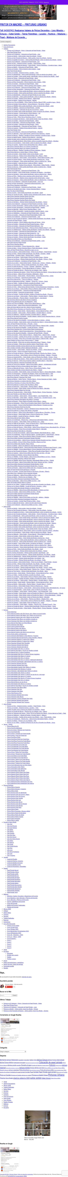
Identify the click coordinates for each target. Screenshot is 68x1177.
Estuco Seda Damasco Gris (14, 693)
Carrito (5, 961)
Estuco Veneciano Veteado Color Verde (17, 665)
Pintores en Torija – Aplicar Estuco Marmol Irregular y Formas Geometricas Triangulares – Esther (33, 287)
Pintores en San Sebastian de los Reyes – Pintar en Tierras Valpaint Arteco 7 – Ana (29, 228)
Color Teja (9, 854)
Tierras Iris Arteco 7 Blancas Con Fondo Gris (19, 730)
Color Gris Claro (11, 835)
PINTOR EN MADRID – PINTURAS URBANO (23, 24)
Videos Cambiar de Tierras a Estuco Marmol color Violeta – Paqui (24, 366)
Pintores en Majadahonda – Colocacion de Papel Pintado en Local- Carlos (26, 95)
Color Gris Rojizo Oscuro (13, 839)
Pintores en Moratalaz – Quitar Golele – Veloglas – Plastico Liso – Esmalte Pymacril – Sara (31, 398)
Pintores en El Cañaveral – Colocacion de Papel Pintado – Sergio (24, 187)
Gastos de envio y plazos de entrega (13, 964)
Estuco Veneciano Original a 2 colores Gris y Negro (20, 641)
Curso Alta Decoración (9, 924)
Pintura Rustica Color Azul (14, 800)
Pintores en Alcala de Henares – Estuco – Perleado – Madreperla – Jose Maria (28, 266)
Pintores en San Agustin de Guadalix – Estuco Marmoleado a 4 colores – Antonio (28, 320)
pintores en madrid (26, 1075)
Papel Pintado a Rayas (13, 872)
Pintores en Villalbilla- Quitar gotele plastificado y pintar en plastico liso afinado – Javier (30, 106)
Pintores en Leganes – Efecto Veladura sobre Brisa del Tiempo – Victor (26, 222)
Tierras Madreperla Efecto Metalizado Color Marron (20, 783)
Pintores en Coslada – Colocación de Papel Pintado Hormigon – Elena (25, 224)
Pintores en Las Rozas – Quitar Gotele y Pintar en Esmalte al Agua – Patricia (27, 257)
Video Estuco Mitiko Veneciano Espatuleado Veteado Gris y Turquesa (25, 466)
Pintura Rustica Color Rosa (14, 807)
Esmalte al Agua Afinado (10, 822)
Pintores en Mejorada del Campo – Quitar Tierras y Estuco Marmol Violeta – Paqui (28, 368)
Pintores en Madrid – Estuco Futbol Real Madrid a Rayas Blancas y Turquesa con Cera (30, 405)
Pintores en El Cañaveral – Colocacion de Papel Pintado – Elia (23, 170)
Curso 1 (9, 940)
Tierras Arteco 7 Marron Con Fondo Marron (18, 759)
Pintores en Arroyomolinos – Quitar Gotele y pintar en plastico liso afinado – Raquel (29, 143)
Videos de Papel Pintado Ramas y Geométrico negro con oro (23, 250)
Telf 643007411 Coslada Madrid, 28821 (17, 1176)
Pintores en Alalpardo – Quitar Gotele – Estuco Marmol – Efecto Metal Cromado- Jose (30, 534)
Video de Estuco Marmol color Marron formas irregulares (22, 300)
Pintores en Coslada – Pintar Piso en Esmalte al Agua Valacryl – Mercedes (27, 429)
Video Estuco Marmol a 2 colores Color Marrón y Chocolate (22, 410)
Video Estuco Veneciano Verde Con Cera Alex (18, 407)
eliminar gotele (11, 1065)
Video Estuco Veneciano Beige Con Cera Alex (18, 390)
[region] (34, 1125)
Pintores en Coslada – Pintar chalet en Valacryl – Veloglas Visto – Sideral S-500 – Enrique (31, 335)
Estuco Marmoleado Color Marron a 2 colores (19, 676)
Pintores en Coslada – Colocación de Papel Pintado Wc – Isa (23, 233)
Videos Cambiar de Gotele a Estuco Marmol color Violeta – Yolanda (24, 370)
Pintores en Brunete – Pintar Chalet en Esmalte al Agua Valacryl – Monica (26, 401)
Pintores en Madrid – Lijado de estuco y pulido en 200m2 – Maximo (25, 163)
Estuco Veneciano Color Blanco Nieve (16, 687)
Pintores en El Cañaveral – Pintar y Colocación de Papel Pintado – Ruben (26, 50)
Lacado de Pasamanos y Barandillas (16, 866)
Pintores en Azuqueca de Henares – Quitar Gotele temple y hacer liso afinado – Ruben (29, 119)
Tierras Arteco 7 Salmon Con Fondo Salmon (18, 763)
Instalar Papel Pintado (40, 1072)
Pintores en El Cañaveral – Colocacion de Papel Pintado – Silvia (23, 87)
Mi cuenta (6, 951)
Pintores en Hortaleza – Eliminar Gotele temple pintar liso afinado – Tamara (27, 202)
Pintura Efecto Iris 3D (13, 726)
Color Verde (10, 844)
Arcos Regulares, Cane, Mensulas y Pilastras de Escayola (22, 898)
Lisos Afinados (7, 704)
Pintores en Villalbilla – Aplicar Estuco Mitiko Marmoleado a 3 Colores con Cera (28, 490)
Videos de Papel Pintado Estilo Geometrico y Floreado (21, 470)
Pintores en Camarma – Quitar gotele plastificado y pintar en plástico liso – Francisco (30, 180)
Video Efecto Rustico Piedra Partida (16, 242)
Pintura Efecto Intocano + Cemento (16, 789)
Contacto (6, 914)
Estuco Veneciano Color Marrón (15, 697)
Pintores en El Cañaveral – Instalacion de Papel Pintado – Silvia (23, 261)
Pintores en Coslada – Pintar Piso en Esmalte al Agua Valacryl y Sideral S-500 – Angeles (30, 326)
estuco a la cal (59, 1065)
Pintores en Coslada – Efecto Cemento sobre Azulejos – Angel (23, 69)
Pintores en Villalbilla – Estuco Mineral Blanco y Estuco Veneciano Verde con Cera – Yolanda (31, 449)
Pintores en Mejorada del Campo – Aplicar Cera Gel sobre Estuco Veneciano (27, 503)
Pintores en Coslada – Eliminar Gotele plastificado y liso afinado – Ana (25, 235)
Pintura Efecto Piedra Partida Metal (16, 813)
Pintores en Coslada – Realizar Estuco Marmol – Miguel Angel (23, 98)
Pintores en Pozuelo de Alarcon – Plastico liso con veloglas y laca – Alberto (27, 270)
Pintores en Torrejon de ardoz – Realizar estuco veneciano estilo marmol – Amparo (29, 194)
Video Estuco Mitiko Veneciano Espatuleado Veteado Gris (22, 499)
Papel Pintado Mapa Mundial (14, 887)
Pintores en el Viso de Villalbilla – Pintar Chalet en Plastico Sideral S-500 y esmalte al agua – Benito (33, 102)
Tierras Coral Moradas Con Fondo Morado (18, 748)
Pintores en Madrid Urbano (40, 1075)
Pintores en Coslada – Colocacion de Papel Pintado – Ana (22, 115)
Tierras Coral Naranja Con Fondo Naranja (17, 750)
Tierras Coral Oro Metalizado (14, 728)
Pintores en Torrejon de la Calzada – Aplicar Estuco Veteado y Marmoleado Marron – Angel (31, 433)
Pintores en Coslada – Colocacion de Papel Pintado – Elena (22, 84)
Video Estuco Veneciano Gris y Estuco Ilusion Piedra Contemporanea (25, 329)
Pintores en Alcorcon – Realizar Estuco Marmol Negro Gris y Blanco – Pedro (27, 156)
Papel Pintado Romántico (13, 879)
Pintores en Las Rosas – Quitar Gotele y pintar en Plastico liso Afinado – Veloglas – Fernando (32, 355)
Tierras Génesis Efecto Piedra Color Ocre (18, 774)
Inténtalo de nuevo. (27, 977)
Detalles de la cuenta (12, 955)
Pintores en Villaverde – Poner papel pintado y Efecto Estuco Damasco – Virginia (28, 134)
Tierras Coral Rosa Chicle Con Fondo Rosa (18, 739)
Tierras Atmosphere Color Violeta (15, 767)
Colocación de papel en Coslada (32, 1062)
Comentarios (7, 922)
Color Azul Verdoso (12, 828)
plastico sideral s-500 (21, 1078)
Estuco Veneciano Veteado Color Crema (17, 695)
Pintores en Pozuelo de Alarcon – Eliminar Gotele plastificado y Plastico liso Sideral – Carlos (31, 353)
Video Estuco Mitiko (55, 1078)
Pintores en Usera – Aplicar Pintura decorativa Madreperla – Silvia (24, 305)
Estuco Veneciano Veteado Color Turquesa (18, 702)
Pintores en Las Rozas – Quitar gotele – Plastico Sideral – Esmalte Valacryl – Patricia (30, 296)
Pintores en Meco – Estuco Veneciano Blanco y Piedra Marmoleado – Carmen (27, 248)
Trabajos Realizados (9, 918)
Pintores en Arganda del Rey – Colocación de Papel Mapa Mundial (24, 290)
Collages (6, 911)
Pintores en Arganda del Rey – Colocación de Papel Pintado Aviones (24, 285)
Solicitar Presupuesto (9, 45)
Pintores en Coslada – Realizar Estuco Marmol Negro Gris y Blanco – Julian (27, 145)
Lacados (6, 857)
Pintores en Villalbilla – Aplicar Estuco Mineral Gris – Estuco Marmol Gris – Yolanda (29, 331)
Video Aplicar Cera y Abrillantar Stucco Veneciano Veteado (22, 473)
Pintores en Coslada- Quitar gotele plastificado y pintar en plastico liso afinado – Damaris (31, 111)
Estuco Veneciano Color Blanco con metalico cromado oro (22, 619)
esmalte (19, 1065)
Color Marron (10, 842)
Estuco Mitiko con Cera (37, 1068)
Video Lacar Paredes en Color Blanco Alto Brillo (19, 394)
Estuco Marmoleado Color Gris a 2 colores (18, 649)
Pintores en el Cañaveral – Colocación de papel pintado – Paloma (24, 278)
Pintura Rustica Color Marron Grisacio (17, 804)
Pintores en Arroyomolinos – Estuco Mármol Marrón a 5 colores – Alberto (26, 268)
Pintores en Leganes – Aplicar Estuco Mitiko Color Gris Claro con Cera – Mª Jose (28, 453)
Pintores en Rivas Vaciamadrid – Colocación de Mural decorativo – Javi (25, 183)
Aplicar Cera (33, 1060)
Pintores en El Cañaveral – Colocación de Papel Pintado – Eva (23, 62)
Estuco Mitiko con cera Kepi (51, 1068)
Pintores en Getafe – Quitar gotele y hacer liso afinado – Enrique (24, 56)
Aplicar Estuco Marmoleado (56, 1060)
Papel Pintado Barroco (13, 876)
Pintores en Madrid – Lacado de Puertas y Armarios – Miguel (23, 416)
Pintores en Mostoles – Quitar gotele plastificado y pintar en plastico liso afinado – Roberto (31, 97)
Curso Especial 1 (11, 938)
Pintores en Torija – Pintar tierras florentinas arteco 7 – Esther (24, 117)
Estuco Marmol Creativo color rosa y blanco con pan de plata (23, 617)
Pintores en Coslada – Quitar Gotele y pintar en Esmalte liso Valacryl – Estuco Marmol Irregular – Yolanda (35, 322)
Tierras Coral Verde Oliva (13, 732)
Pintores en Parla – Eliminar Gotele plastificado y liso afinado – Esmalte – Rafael (28, 254)
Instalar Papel (29, 1072)
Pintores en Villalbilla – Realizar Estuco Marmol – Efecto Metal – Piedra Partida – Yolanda (31, 165)
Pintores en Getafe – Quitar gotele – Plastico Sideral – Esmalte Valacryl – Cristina (29, 313)
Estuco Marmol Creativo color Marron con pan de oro (21, 632)
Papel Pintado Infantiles (13, 890)
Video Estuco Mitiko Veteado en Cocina (17, 495)
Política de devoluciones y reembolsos (14, 962)
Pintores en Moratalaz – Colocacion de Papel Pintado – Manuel (23, 122)
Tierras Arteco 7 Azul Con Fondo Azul (16, 735)
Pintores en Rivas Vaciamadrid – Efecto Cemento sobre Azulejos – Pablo (26, 82)
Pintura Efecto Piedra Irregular (15, 817)
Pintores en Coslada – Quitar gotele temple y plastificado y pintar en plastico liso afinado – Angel (33, 76)
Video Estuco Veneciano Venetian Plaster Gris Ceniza (21, 200)
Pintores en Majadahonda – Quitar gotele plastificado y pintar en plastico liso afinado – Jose (31, 74)
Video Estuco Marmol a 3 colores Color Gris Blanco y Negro (22, 385)
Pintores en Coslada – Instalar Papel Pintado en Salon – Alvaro (23, 501)
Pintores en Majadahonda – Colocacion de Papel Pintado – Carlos (24, 126)
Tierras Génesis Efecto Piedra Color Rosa (18, 776)
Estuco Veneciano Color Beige (15, 691)
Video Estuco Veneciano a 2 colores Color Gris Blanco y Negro (23, 383)
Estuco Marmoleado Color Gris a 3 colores (18, 658)
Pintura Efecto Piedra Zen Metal (15, 815)
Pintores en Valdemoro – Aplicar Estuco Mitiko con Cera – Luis (23, 475)
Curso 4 (9, 946)
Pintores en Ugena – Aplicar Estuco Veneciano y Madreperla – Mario (25, 274)
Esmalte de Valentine (37, 1065)
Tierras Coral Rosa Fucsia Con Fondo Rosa (18, 743)
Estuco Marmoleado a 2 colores (12, 1068)
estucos (6, 1070)
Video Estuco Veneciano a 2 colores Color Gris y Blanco (21, 381)
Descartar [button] (46, 2)
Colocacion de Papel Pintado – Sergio (17, 220)
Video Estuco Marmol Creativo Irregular (17, 318)
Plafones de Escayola (12, 907)
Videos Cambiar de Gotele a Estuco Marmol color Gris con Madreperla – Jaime (27, 346)
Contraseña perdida (9, 966)
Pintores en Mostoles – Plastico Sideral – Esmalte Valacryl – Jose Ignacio (27, 298)
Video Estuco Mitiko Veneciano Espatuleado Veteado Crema (22, 479)
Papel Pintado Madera (12, 883)
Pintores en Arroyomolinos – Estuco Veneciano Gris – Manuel (23, 246)
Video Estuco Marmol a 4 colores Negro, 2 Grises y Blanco (22, 152)
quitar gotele (35, 1078)
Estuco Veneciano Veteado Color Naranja (17, 645)
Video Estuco (46, 1078)
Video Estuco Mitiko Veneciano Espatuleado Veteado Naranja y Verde (25, 464)
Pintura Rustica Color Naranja (15, 806)
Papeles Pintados (8, 1102)
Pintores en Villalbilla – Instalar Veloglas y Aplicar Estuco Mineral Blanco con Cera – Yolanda (31, 457)
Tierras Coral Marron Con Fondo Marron (17, 758)
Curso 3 (9, 944)
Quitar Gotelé (7, 506)
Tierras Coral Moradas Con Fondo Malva (17, 746)
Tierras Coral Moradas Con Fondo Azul (17, 745)
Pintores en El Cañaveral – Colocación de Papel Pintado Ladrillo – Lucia (25, 241)
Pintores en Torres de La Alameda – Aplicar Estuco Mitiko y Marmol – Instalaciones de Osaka (31, 364)
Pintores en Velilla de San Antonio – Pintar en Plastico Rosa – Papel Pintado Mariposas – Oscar (32, 423)
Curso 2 (9, 942)
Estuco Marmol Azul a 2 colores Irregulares (18, 652)
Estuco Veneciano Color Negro (15, 625)
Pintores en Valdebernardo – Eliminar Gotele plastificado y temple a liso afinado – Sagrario (31, 230)
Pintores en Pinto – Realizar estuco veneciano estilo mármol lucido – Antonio (27, 176)
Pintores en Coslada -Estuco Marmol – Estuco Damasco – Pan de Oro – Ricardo (28, 104)
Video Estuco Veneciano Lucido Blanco (17, 185)
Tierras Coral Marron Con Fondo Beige (17, 756)
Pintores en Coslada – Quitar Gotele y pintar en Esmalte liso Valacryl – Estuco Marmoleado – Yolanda (34, 372)
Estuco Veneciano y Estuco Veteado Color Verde (19, 698)
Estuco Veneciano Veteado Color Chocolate (18, 643)
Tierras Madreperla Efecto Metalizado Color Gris (19, 782)
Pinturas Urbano (56, 1075)
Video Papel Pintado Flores (14, 52)
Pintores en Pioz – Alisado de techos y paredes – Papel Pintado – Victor (26, 63)
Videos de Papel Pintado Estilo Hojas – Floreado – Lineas (22, 324)
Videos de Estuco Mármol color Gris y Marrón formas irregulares (24, 307)
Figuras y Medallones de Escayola (16, 902)
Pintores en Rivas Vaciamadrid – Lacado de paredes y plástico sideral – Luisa (27, 211)
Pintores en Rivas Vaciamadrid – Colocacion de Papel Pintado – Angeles (26, 207)
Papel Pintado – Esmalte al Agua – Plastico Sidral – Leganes (23, 255)
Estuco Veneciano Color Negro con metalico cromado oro (22, 621)
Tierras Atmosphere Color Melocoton (16, 769)
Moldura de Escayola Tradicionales (16, 905)
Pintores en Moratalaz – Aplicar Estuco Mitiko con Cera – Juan (23, 481)
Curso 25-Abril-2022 (12, 927)
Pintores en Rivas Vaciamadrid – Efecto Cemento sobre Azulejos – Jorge (26, 86)
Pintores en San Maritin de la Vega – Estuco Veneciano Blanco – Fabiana (26, 189)
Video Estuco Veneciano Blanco (15, 244)
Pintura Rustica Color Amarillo (15, 798)
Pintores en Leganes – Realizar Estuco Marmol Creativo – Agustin (24, 128)
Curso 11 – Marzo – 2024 (14, 937)
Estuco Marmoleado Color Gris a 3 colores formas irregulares (23, 654)
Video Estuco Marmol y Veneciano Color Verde (19, 377)
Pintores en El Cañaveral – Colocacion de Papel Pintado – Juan (23, 217)
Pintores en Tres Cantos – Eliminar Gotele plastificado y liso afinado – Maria (27, 265)
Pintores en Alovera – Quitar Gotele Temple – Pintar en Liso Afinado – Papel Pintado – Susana (32, 252)
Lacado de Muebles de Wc (14, 865)
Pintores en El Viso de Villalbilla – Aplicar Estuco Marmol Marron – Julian (26, 303)
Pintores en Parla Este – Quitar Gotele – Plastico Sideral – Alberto (24, 386)
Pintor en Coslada (5, 1075)
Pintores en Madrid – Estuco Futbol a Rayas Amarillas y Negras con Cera (26, 442)
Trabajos (6, 49)
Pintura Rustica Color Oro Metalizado (16, 793)
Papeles (6, 868)
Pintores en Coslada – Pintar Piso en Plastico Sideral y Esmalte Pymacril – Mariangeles (30, 436)
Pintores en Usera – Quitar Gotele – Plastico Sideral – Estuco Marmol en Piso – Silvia (30, 311)
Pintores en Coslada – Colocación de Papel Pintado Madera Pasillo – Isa (26, 215)
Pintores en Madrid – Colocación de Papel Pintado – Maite (22, 67)
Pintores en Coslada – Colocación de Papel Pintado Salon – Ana (23, 231)
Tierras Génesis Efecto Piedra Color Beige (18, 772)
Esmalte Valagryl (45, 1065)
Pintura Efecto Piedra (12, 809)
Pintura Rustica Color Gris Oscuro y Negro (18, 794)
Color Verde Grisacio (12, 846)
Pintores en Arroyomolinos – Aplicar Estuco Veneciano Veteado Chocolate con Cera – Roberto (31, 440)
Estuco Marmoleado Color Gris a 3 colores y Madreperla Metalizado (24, 660)
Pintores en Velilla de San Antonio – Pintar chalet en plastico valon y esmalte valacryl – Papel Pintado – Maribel (36, 359)
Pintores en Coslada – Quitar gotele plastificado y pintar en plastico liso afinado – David (30, 93)
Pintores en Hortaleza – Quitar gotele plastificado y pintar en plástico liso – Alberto (29, 174)
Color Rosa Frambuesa (13, 852)
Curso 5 (9, 948)
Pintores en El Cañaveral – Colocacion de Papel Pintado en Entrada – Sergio (27, 204)
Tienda (5, 950)
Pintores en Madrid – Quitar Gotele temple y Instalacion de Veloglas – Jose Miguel (29, 172)
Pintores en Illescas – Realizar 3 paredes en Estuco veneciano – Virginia (26, 150)
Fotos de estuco (24, 1070)
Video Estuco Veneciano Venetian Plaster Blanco (19, 198)
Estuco (52, 1065)
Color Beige (10, 830)
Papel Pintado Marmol (12, 870)
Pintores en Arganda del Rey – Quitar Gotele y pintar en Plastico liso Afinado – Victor (29, 590)
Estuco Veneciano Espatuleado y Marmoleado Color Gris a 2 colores (25, 662)
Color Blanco (10, 831)
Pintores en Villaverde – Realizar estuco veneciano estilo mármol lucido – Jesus (28, 178)
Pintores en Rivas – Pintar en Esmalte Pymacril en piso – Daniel (24, 351)
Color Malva (10, 841)
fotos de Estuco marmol (35, 1070)
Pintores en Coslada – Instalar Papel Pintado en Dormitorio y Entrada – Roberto (28, 471)
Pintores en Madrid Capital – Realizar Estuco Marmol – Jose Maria (24, 137)
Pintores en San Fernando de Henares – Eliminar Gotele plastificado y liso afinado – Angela (31, 218)
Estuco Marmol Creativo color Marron (17, 630)
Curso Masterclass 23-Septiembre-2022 (18, 931)
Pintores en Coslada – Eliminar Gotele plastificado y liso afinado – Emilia (26, 237)
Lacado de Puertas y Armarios (15, 861)
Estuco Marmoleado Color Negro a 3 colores (18, 656)
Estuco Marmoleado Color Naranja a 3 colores (19, 669)
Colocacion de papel (19, 1063)
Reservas (6, 920)
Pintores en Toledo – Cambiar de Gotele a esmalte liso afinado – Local (25, 283)
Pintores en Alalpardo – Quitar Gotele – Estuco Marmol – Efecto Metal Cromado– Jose (30, 158)
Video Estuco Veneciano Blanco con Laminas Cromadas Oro (22, 146)
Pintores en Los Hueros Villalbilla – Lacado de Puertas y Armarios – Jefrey (26, 486)
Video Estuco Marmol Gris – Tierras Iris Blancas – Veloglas (22, 279)
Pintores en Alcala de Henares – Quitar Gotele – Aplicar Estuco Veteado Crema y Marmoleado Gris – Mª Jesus (36, 427)
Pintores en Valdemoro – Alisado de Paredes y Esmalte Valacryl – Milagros (26, 314)
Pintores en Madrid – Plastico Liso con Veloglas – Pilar (21, 477)
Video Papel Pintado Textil (14, 130)
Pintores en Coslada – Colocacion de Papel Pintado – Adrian (23, 121)
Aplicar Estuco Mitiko (6, 1062)
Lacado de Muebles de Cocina (14, 863)
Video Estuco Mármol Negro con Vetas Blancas (19, 239)
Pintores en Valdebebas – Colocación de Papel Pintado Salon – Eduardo (26, 213)
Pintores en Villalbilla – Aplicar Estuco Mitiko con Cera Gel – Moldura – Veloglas (28, 497)
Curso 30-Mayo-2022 (12, 929)
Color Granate (10, 833)
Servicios (6, 916)
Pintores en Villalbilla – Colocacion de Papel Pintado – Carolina (23, 108)
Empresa (6, 1093)
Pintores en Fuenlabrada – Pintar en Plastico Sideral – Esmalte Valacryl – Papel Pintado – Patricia (33, 434)
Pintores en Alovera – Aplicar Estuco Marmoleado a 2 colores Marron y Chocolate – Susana (31, 412)
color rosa (9, 850)
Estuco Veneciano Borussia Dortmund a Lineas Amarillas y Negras (24, 638)
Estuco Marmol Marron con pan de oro (17, 682)
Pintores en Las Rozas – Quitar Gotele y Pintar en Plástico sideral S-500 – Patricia (29, 289)
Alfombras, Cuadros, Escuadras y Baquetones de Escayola (22, 896)
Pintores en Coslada (16, 1075)
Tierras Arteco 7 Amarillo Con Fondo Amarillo (18, 734)
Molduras (6, 894)
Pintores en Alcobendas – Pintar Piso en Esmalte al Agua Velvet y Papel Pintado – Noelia (30, 403)
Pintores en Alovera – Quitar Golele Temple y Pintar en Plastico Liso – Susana (27, 414)
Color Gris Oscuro (11, 837)
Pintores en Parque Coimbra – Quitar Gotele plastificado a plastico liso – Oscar (28, 159)
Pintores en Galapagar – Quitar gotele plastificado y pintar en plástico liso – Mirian (29, 161)
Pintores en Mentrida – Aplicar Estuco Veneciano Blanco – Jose (24, 209)
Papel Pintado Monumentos (14, 885)
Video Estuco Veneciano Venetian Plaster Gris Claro (20, 196)
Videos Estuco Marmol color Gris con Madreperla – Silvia (22, 302)
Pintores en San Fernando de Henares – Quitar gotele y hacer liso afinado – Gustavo (29, 58)
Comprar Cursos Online (13, 926)
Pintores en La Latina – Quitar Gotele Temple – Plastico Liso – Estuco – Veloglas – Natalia (31, 263)
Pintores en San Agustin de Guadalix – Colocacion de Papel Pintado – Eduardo (27, 333)
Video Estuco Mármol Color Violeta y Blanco (18, 418)
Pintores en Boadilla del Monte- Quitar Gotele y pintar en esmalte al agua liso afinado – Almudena (32, 141)
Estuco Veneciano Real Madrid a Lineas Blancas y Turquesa (22, 636)
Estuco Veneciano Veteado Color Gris (17, 663)
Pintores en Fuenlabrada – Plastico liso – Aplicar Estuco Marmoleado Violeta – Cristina (30, 420)
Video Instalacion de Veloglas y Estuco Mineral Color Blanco (22, 455)
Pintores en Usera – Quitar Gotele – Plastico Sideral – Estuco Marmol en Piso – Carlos (30, 276)
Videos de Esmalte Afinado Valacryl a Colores (19, 482)
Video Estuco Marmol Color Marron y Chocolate (19, 431)
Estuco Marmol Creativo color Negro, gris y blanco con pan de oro (24, 615)
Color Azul (9, 824)
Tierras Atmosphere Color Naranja (16, 770)
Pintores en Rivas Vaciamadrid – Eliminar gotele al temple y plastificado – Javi (28, 206)
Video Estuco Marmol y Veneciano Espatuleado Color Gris (22, 362)
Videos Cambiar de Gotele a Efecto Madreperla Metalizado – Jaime (24, 348)
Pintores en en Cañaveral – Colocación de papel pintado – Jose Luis (25, 182)
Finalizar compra (11, 959)
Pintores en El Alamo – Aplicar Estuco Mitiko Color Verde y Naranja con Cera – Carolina (30, 462)
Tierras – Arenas (8, 724)
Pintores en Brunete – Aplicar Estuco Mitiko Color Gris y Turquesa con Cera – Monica (29, 468)
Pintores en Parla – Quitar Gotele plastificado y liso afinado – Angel (25, 193)
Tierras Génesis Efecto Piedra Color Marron (18, 780)
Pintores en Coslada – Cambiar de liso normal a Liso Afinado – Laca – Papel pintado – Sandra (32, 337)
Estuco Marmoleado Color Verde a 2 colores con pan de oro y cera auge (26, 674)
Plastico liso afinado (6, 1078)
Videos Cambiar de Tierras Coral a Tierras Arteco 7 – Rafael (23, 340)
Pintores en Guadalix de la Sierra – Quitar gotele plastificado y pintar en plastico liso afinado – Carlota (34, 60)
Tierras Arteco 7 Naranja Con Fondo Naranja (18, 754)
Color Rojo (9, 848)
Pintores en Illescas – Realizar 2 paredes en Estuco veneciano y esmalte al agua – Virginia (31, 135)
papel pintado (52, 1072)
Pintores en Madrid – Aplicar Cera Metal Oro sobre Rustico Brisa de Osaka (26, 446)
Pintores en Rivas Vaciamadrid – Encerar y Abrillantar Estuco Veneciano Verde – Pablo (30, 409)
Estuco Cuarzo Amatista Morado (15, 626)
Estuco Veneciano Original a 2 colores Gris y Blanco (20, 639)
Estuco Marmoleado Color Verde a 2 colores (18, 673)
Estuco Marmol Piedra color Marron (16, 628)
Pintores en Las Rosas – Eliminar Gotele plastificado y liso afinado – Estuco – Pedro (29, 259)
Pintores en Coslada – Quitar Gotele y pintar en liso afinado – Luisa (25, 154)
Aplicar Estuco (42, 1059)
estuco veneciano (14, 1070)
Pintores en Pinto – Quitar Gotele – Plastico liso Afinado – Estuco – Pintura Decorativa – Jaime (32, 350)
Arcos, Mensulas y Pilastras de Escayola (18, 900)
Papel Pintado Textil (12, 892)
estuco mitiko (24, 1067)
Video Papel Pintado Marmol (14, 71)
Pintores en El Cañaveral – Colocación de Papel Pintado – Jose (23, 54)
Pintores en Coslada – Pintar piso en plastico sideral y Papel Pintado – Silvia (27, 344)
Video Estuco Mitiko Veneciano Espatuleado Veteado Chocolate (23, 438)
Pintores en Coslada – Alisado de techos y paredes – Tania (22, 73)
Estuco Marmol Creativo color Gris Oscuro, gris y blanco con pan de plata (26, 614)
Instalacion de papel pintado (17, 1072)
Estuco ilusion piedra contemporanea (17, 634)
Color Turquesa (11, 855)
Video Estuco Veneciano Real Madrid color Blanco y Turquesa (23, 399)
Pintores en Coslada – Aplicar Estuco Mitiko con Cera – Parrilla (23, 492)
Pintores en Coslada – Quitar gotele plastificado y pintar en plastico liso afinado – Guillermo (31, 91)
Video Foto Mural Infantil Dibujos (15, 191)
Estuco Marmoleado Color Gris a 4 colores (18, 680)
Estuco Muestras (11, 612)
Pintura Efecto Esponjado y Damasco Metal (18, 811)
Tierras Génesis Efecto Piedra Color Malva (18, 778)
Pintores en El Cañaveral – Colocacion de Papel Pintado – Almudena (25, 132)
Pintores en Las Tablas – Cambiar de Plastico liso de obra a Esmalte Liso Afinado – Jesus (31, 484)
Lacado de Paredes (12, 859)
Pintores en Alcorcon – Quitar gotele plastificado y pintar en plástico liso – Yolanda (29, 167)
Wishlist (6, 968)
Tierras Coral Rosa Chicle (13, 737)
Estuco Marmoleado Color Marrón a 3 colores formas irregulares (24, 678)
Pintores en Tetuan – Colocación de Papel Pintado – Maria (22, 78)
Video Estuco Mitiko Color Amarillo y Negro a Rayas (20, 444)
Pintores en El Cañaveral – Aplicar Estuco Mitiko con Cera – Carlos (24, 505)
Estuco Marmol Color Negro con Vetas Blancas (19, 623)
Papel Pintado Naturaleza (13, 881)
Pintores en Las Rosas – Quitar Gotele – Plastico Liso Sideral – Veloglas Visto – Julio (30, 375)
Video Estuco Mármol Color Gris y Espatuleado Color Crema (22, 425)
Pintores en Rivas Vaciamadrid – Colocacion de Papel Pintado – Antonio (26, 89)
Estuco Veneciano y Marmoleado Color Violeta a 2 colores (22, 671)
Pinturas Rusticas (8, 785)
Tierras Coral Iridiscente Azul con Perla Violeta (19, 765)
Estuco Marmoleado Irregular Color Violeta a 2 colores (21, 667)
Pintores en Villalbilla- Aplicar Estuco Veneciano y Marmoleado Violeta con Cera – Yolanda (30, 460)
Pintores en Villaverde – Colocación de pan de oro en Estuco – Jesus (25, 110)
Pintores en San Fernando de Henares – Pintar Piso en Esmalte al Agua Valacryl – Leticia (30, 451)
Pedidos (9, 957)
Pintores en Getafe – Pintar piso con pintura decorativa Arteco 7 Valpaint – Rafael (29, 342)
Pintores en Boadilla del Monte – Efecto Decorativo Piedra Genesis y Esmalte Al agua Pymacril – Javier (34, 447)
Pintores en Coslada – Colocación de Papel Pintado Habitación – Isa (25, 226)
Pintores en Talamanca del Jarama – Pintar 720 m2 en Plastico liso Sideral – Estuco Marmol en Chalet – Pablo (36, 272)
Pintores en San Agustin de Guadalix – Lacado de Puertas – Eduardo (25, 327)
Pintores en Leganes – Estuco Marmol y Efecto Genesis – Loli (23, 113)
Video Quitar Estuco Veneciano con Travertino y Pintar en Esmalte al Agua (26, 309)
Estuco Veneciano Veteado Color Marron (17, 647)
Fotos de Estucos (8, 47)
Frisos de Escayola (12, 903)
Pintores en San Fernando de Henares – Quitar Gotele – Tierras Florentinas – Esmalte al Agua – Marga (34, 65)
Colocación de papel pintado (50, 1062)
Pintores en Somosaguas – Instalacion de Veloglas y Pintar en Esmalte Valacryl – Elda (30, 374)
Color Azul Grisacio (12, 826)
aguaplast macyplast (24, 1060)
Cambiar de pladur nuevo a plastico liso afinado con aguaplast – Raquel (26, 139)
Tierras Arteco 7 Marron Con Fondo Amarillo (18, 761)
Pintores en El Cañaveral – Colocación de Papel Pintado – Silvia (23, 80)
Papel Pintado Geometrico (14, 889)
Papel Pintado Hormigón (13, 878)
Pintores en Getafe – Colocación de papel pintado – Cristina (23, 292)
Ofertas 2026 (7, 909)
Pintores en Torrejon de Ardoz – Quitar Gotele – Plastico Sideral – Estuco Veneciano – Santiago (32, 392)
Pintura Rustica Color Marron (14, 802)
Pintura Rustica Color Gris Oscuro (16, 796)
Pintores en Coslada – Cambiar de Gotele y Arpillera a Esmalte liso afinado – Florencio (30, 294)
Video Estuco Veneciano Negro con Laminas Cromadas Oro (22, 148)
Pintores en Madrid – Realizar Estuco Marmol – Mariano (22, 100)
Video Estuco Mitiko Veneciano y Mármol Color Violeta (21, 458)
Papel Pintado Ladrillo (12, 874)
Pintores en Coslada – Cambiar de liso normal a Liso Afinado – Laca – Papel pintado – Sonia (31, 717)
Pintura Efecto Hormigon (13, 818)
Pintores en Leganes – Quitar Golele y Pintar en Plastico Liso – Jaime (25, 422)
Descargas (10, 953)
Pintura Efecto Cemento (13, 787)
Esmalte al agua (26, 1065)
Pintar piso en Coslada (61, 1072)
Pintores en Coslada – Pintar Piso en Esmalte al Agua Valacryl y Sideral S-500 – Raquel (30, 338)
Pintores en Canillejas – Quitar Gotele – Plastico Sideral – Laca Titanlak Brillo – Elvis (29, 396)
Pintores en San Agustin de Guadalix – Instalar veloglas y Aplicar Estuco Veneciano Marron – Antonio (33, 316)
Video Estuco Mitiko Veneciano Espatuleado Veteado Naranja (23, 494)
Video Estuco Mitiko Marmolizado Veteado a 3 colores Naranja (23, 488)
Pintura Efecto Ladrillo (13, 820)
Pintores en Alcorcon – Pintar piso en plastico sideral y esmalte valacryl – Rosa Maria (30, 361)
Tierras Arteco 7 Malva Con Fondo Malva (17, 752)
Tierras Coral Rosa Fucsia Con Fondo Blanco (18, 741)
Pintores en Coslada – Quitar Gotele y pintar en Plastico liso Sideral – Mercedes (28, 388)
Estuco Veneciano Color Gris (14, 689)
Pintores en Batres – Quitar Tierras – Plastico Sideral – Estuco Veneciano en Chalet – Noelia (31, 379)
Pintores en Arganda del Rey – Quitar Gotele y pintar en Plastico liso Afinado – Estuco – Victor (32, 357)
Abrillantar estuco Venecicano (9, 1060)
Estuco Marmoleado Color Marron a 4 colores (19, 684)
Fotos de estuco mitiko (47, 1070)
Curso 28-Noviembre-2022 (14, 933)
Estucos (6, 610)
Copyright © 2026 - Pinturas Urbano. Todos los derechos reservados (16, 1174)
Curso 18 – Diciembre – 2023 (15, 935)
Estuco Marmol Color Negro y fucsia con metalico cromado (22, 650)
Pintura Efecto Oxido (12, 791)
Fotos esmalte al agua (58, 1070)
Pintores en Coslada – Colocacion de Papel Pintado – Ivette (23, 124)
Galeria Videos (7, 913)
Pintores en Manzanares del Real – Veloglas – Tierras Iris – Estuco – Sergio (27, 281)
